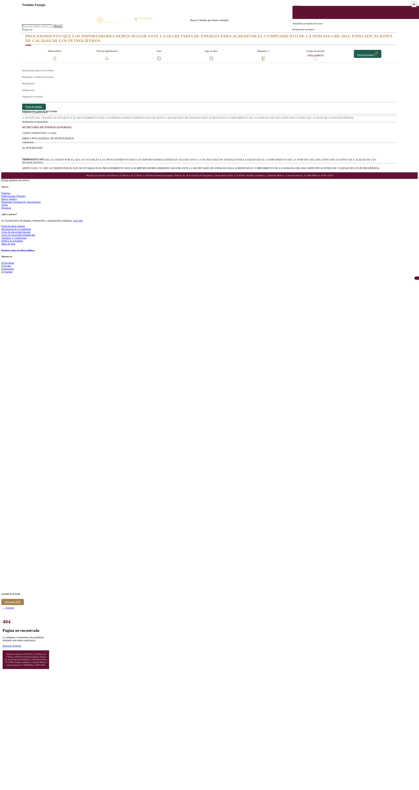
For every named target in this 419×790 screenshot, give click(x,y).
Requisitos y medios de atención (38, 77)
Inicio (297, 6)
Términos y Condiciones (14, 238)
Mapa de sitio (8, 243)
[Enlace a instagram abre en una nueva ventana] (7, 268)
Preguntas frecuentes (32, 96)
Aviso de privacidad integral (15, 232)
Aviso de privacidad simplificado (18, 235)
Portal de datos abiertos (13, 226)
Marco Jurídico (9, 199)
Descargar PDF (13, 602)
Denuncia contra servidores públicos (18, 250)
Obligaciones (28, 90)
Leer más (78, 220)
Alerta (4, 205)
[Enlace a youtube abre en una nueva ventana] (7, 271)
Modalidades (28, 83)
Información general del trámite (38, 70)
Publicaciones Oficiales (13, 196)
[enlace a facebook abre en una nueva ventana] (7, 263)
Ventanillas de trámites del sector (307, 23)
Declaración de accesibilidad (16, 229)
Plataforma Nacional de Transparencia (21, 202)
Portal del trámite (365, 55)
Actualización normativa (303, 29)
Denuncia (6, 207)
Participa (5, 193)
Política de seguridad (12, 241)
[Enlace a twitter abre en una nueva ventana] (6, 266)
